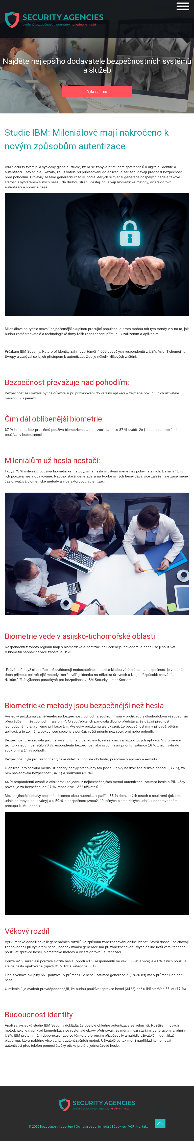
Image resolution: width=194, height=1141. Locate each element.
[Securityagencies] (97, 315)
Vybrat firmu (97, 91)
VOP (131, 1126)
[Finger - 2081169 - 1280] (97, 914)
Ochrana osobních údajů (93, 1126)
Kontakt (142, 1126)
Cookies (120, 1126)
